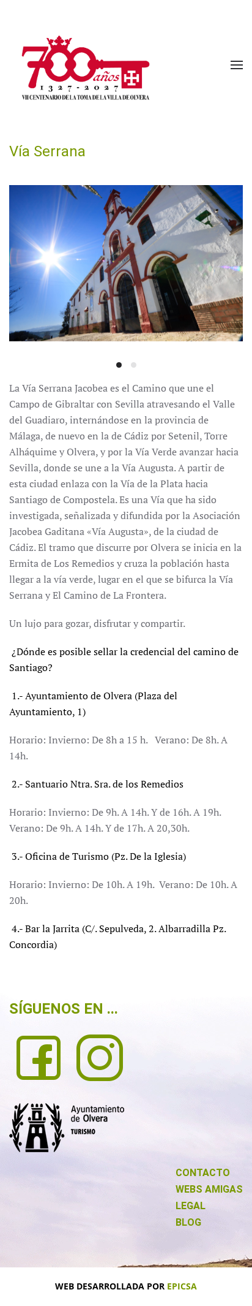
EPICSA (182, 1286)
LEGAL (191, 1206)
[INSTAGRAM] (99, 1056)
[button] (237, 64)
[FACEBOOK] (38, 1056)
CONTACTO (203, 1173)
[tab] (119, 365)
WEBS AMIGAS (209, 1189)
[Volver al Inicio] (85, 67)
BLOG (188, 1222)
